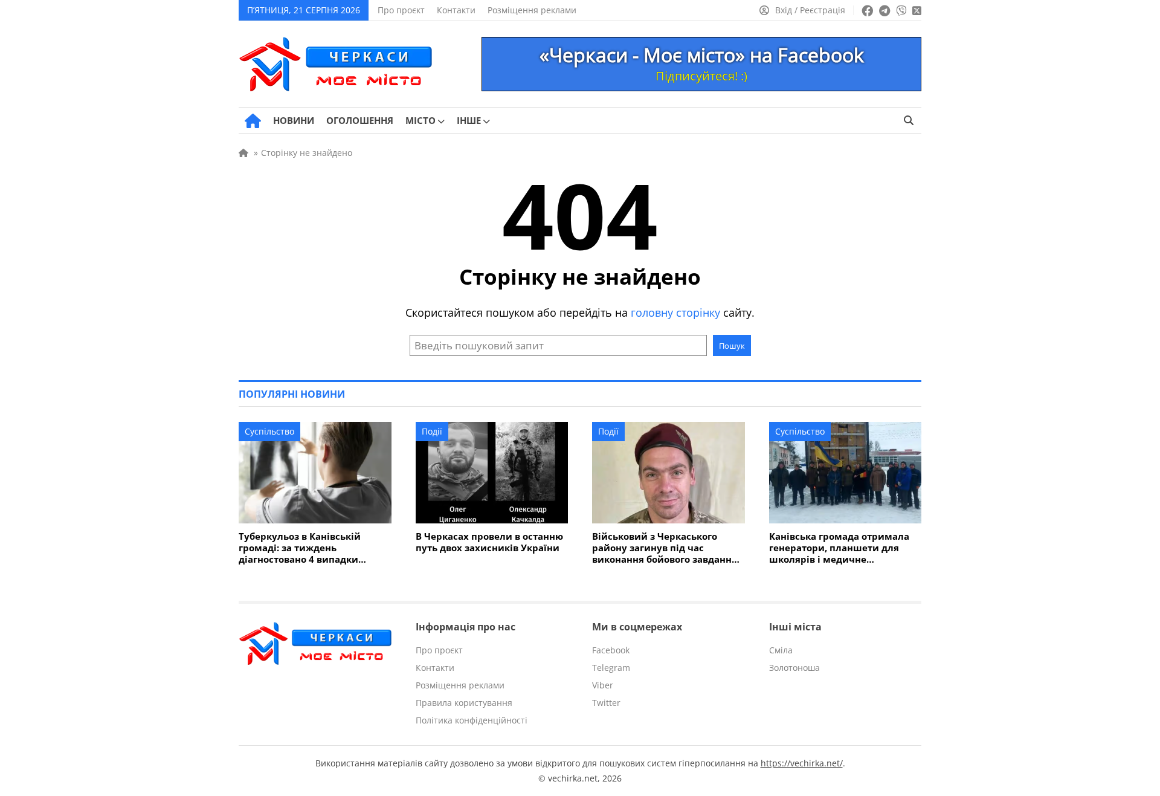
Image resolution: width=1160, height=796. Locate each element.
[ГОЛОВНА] (253, 121)
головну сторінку (675, 312)
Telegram (611, 667)
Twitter (606, 702)
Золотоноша (794, 667)
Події (432, 431)
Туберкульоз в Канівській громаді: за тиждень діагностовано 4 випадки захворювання (300, 548)
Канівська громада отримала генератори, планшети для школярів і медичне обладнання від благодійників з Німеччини (842, 548)
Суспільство (269, 431)
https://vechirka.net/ (802, 763)
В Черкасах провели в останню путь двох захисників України (489, 542)
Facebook (611, 650)
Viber (602, 685)
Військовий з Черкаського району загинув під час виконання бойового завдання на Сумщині (664, 548)
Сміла (781, 650)
